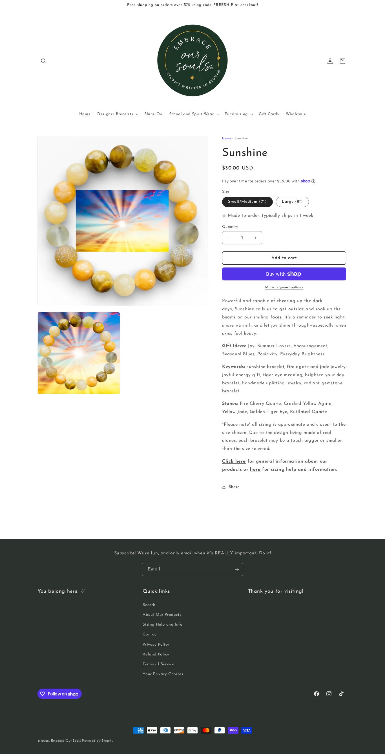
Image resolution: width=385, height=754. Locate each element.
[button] (43, 61)
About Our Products (162, 615)
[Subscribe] (237, 569)
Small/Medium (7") (247, 202)
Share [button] (234, 487)
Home (226, 138)
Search (149, 605)
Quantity (230, 227)
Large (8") (292, 202)
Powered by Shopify (97, 740)
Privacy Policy (156, 645)
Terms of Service (158, 664)
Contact (150, 634)
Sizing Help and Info (162, 625)
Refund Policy (156, 654)
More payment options (284, 287)
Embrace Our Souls (66, 740)
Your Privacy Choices (163, 674)
